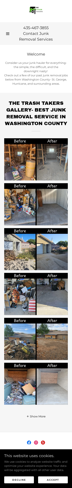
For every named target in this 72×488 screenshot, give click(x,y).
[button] (7, 33)
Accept (53, 479)
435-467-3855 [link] (36, 28)
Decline (19, 479)
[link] (36, 11)
